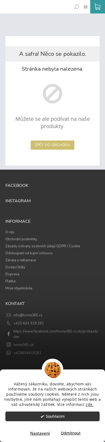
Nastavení (40, 433)
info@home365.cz (27, 315)
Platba (10, 281)
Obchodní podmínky (21, 239)
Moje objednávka (18, 288)
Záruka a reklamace (20, 260)
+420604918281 (27, 353)
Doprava (12, 274)
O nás (10, 232)
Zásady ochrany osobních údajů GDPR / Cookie (42, 246)
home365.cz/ (23, 344)
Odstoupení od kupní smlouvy (29, 253)
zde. (90, 404)
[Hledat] (75, 3)
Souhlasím (55, 416)
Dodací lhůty (15, 267)
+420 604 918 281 (28, 323)
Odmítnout (70, 433)
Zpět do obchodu (52, 145)
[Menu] (84, 3)
